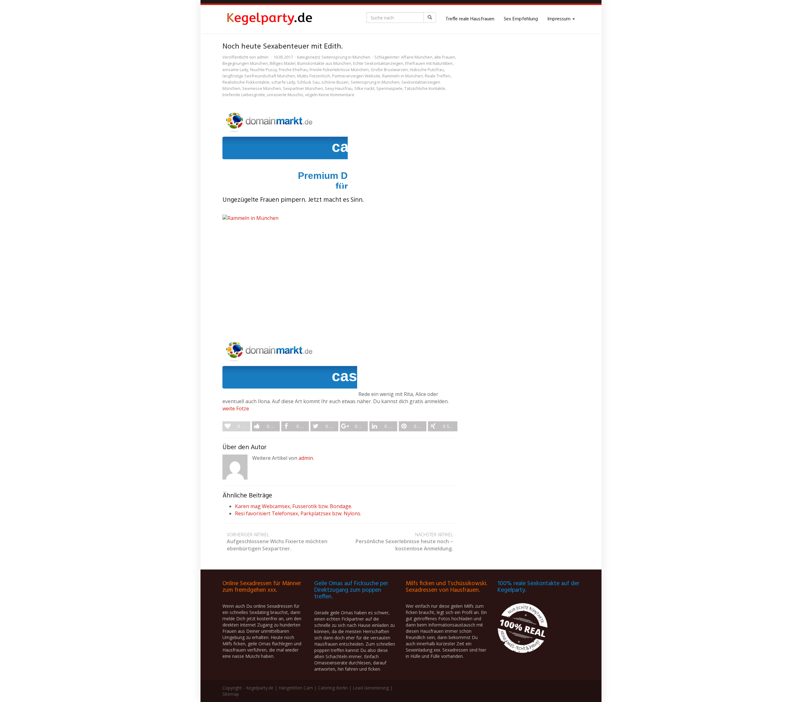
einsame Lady (235, 69)
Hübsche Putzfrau (427, 69)
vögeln (311, 94)
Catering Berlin (333, 688)
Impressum (559, 19)
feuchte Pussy (263, 69)
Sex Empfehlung (521, 19)
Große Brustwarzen (389, 69)
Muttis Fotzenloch (313, 76)
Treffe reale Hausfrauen (469, 19)
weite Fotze (235, 408)
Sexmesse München (261, 88)
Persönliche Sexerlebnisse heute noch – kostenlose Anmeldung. (404, 542)
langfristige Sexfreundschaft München (258, 76)
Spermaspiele (389, 88)
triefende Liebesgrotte (243, 94)
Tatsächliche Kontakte (424, 88)
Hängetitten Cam (296, 688)
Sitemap (230, 694)
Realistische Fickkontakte (245, 82)
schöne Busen (335, 82)
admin (262, 57)
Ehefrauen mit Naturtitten (429, 63)
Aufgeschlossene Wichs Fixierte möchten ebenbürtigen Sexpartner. (277, 542)
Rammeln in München (402, 76)
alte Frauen (444, 57)
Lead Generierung (371, 688)
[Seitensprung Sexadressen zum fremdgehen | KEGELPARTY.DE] (269, 19)
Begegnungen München (245, 63)
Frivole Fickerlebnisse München (339, 69)
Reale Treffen (437, 76)
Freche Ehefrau (293, 69)
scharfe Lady (283, 82)
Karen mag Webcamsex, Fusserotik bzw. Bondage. (293, 506)
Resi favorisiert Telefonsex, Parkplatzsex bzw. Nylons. (298, 513)
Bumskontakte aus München (324, 63)
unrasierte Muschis (285, 94)
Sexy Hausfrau (338, 88)
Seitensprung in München (345, 57)
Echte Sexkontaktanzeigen (378, 63)
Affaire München (416, 57)
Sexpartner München (303, 88)
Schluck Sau (308, 82)
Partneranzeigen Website (356, 76)
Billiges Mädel (282, 63)
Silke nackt (364, 88)
